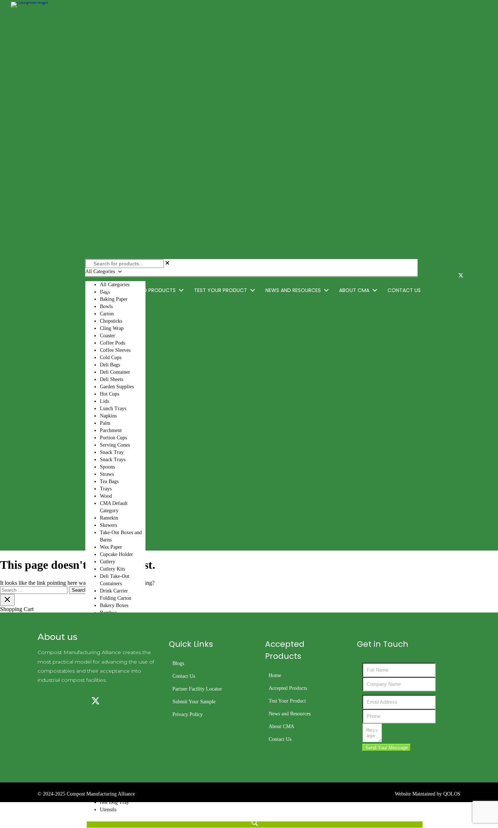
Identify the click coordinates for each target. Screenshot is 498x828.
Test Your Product (287, 701)
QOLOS (451, 794)
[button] (181, 290)
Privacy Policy (187, 714)
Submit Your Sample (193, 701)
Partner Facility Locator (197, 689)
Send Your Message (386, 747)
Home (275, 675)
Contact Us (183, 676)
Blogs (178, 663)
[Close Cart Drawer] (7, 600)
